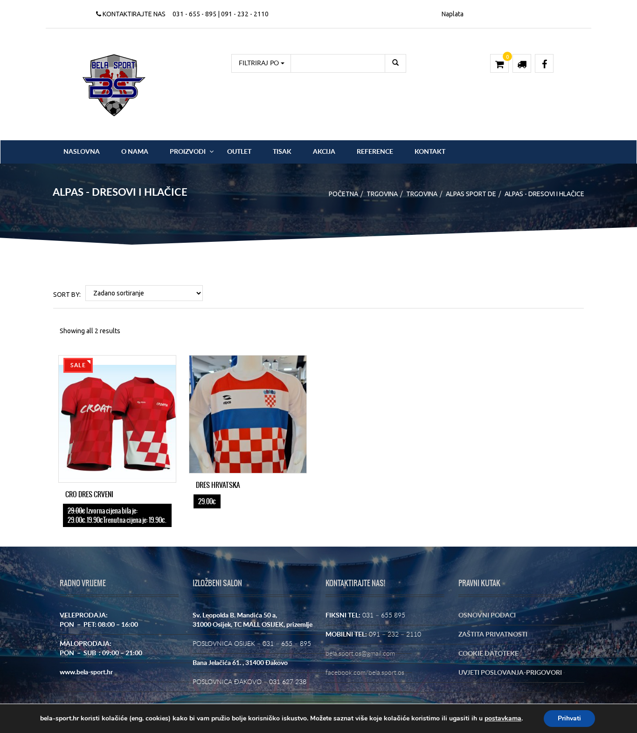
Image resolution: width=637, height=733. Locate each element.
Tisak (282, 152)
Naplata (453, 14)
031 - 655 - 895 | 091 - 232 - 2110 (221, 14)
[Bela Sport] (114, 85)
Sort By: (67, 294)
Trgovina (382, 194)
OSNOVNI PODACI (487, 615)
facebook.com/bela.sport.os (364, 673)
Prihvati (569, 718)
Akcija (324, 152)
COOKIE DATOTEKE (488, 654)
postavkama (503, 718)
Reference (375, 152)
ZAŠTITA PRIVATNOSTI (492, 634)
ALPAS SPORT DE (471, 194)
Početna (343, 194)
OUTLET (239, 152)
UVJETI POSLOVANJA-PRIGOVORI (510, 673)
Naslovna (81, 152)
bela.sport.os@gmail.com (360, 654)
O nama (134, 152)
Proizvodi (188, 152)
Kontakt (430, 152)
